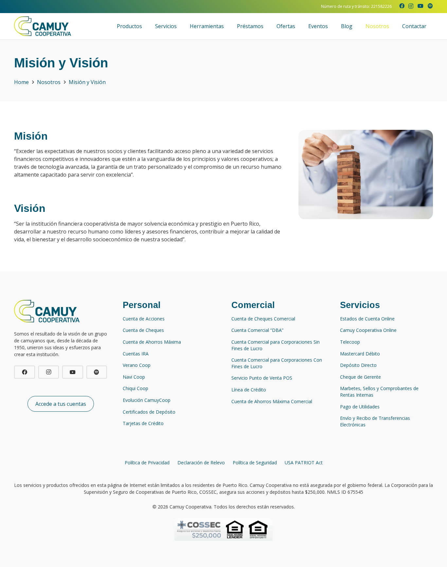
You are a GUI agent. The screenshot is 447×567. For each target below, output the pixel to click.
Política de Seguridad (255, 462)
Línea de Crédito (248, 390)
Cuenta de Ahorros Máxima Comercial (271, 401)
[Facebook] (401, 6)
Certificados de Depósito (149, 412)
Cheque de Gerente (360, 377)
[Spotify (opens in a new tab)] (430, 6)
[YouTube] (420, 6)
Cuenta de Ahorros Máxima (152, 342)
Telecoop (350, 342)
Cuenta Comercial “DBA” (257, 330)
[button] (145, 26)
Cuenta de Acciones (144, 319)
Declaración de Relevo (201, 462)
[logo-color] (42, 26)
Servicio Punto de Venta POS (261, 378)
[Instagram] (410, 6)
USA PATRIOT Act (304, 462)
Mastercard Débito (360, 354)
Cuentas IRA (136, 354)
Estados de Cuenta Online (367, 319)
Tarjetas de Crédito (143, 423)
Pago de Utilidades (360, 407)
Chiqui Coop (135, 388)
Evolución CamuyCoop (146, 400)
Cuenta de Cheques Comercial (263, 319)
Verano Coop (137, 365)
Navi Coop (134, 377)
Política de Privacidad (147, 462)
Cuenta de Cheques (143, 330)
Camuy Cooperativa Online (368, 330)
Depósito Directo (358, 365)
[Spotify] (96, 372)
